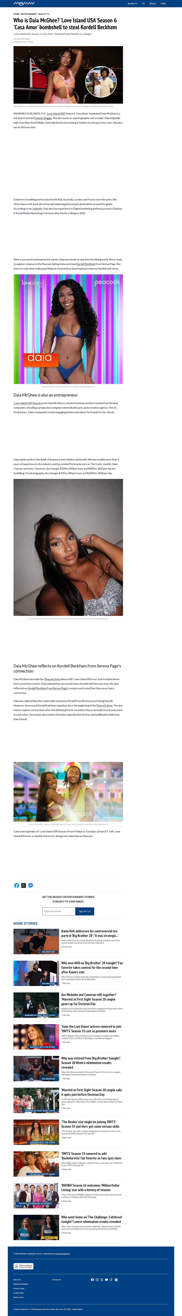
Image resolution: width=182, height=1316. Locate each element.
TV (143, 3)
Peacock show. (105, 705)
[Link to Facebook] (92, 1279)
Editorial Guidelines (21, 1284)
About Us (17, 1280)
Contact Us (56, 1280)
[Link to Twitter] (101, 1279)
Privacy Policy (19, 1289)
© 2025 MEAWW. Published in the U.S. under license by (35, 1254)
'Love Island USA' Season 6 (28, 403)
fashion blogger (43, 118)
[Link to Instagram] (97, 1279)
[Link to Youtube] (106, 1279)
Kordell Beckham (85, 264)
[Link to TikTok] (111, 1280)
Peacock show (52, 679)
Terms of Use (18, 1297)
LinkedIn (37, 208)
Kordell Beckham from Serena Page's (48, 688)
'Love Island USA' (55, 113)
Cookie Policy (19, 1293)
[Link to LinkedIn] (116, 1280)
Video (163, 3)
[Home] (24, 3)
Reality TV (132, 3)
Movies (152, 3)
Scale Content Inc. (63, 1254)
